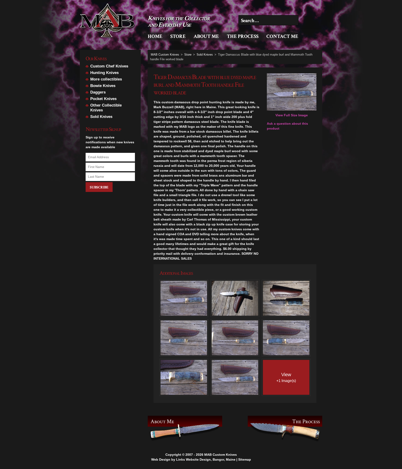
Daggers (98, 92)
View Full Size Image (291, 115)
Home (155, 36)
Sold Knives (101, 116)
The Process (242, 36)
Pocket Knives (103, 99)
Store (178, 36)
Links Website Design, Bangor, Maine (205, 459)
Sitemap (244, 459)
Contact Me (282, 36)
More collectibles (106, 79)
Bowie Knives (102, 86)
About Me (206, 36)
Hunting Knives (104, 72)
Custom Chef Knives (109, 66)
